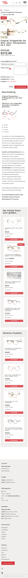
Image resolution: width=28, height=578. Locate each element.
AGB (2, 552)
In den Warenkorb (21, 87)
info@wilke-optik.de (10, 482)
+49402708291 (9, 480)
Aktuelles (3, 536)
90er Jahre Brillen (12, 81)
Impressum (4, 548)
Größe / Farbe (5, 68)
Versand (13, 55)
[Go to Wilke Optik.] (1, 10)
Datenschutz (4, 550)
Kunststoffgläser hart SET (9, 61)
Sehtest (3, 532)
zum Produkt (14, 239)
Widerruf (3, 554)
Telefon (13, 3)
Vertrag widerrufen (8, 563)
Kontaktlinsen (4, 530)
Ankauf (3, 539)
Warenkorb (16, 3)
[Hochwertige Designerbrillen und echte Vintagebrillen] (5, 2)
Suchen (20, 3)
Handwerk (3, 534)
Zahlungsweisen (5, 559)
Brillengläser (4, 527)
